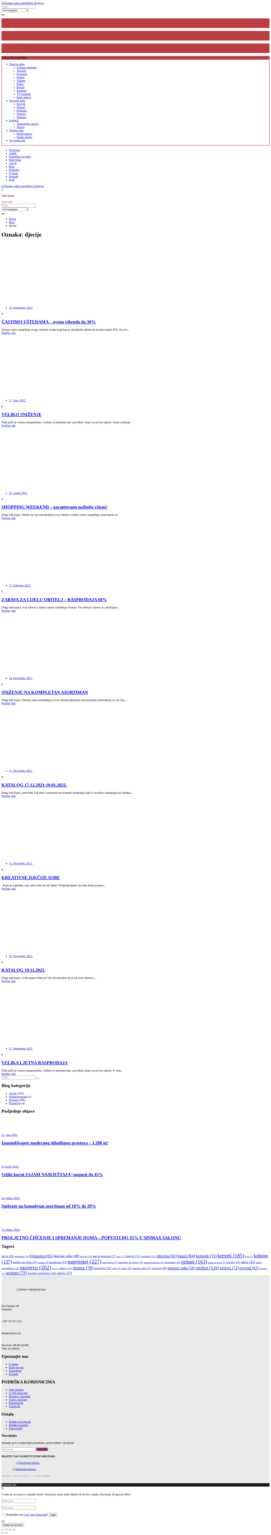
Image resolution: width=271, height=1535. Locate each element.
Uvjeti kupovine (18, 1393)
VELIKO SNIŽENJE (21, 414)
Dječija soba (16, 130)
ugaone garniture (42, 1273)
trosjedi (249, 1268)
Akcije (13, 1093)
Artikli (12, 153)
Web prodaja (16, 1389)
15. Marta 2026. (10, 1229)
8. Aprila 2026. (10, 1166)
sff (55, 1268)
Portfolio (14, 169)
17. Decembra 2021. (21, 770)
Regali (20, 87)
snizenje (102, 1268)
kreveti (231, 1255)
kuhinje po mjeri (25, 1262)
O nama (13, 173)
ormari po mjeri (216, 1262)
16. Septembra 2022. (21, 307)
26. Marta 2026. (10, 1198)
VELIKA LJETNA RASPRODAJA (34, 1062)
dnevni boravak (104, 1256)
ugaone (16, 1272)
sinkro (65, 1268)
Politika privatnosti (20, 1421)
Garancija (14, 1406)
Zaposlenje (15, 1370)
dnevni (86, 1256)
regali (233, 1262)
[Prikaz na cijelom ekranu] (10, 1529)
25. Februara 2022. (20, 585)
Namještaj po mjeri (20, 156)
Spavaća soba (17, 100)
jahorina (166, 1256)
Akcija (13, 163)
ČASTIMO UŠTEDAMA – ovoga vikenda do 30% (48, 321)
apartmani (22, 1256)
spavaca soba (142, 1268)
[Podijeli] (6, 1529)
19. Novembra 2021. (21, 956)
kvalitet (43, 1262)
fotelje (133, 1256)
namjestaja (110, 1262)
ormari (194, 1261)
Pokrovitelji (15, 1428)
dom (121, 1256)
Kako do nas (16, 1367)
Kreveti (21, 104)
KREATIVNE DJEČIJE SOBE (30, 877)
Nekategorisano (18, 1096)
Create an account (12, 1525)
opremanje (172, 1262)
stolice (207, 1267)
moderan (58, 1262)
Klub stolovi (24, 97)
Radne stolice (24, 137)
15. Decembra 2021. (21, 863)
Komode (22, 90)
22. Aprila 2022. (18, 493)
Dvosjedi (22, 74)
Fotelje (21, 77)
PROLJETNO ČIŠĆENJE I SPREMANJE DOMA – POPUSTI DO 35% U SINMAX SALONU (91, 1237)
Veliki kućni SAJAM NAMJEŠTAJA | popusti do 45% (52, 1174)
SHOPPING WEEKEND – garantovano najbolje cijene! (54, 507)
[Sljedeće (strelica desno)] (6, 1532)
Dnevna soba (17, 64)
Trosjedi (21, 70)
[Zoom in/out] (14, 1529)
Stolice (21, 127)
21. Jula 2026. (9, 1135)
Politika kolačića (18, 1425)
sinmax (83, 1268)
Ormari (21, 107)
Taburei (21, 80)
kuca (249, 1256)
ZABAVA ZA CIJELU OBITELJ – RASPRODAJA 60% (54, 599)
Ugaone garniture (27, 67)
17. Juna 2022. (17, 400)
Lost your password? (36, 1514)
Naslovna (14, 150)
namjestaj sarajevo (154, 1262)
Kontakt (13, 176)
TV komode (24, 94)
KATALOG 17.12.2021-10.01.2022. (34, 785)
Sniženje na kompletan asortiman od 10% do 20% (48, 1206)
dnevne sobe (66, 1256)
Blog (12, 166)
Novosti (13, 1100)
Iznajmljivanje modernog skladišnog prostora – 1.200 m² (54, 1142)
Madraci (21, 117)
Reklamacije (16, 1403)
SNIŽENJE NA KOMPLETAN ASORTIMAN (44, 692)
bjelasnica (41, 1256)
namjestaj (85, 1261)
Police (20, 84)
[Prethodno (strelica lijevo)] (2, 1532)
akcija (7, 1256)
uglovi (64, 1273)
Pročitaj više (8, 333)
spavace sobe (181, 1268)
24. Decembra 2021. (21, 678)
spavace (159, 1268)
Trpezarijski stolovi (28, 123)
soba (116, 1268)
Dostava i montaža (19, 1396)
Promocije (15, 1103)
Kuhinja (14, 120)
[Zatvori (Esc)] (2, 1529)
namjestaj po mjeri (130, 1262)
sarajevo (35, 1267)
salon (248, 1262)
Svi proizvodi (17, 140)
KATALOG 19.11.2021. (23, 970)
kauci (186, 1255)
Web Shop (15, 160)
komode (206, 1256)
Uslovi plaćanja (18, 1399)
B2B (11, 179)
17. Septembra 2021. (21, 1048)
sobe (126, 1268)
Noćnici (21, 113)
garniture (148, 1256)
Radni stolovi (24, 133)
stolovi (229, 1268)
